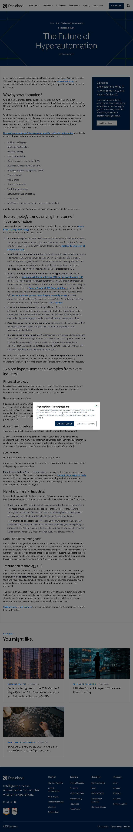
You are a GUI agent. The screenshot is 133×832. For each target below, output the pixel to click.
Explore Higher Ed (64, 424)
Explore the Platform (86, 424)
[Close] (96, 406)
